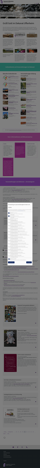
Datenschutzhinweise (21, 210)
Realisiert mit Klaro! (30, 264)
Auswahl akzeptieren (11, 262)
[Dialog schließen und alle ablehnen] (31, 203)
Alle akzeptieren (29, 262)
